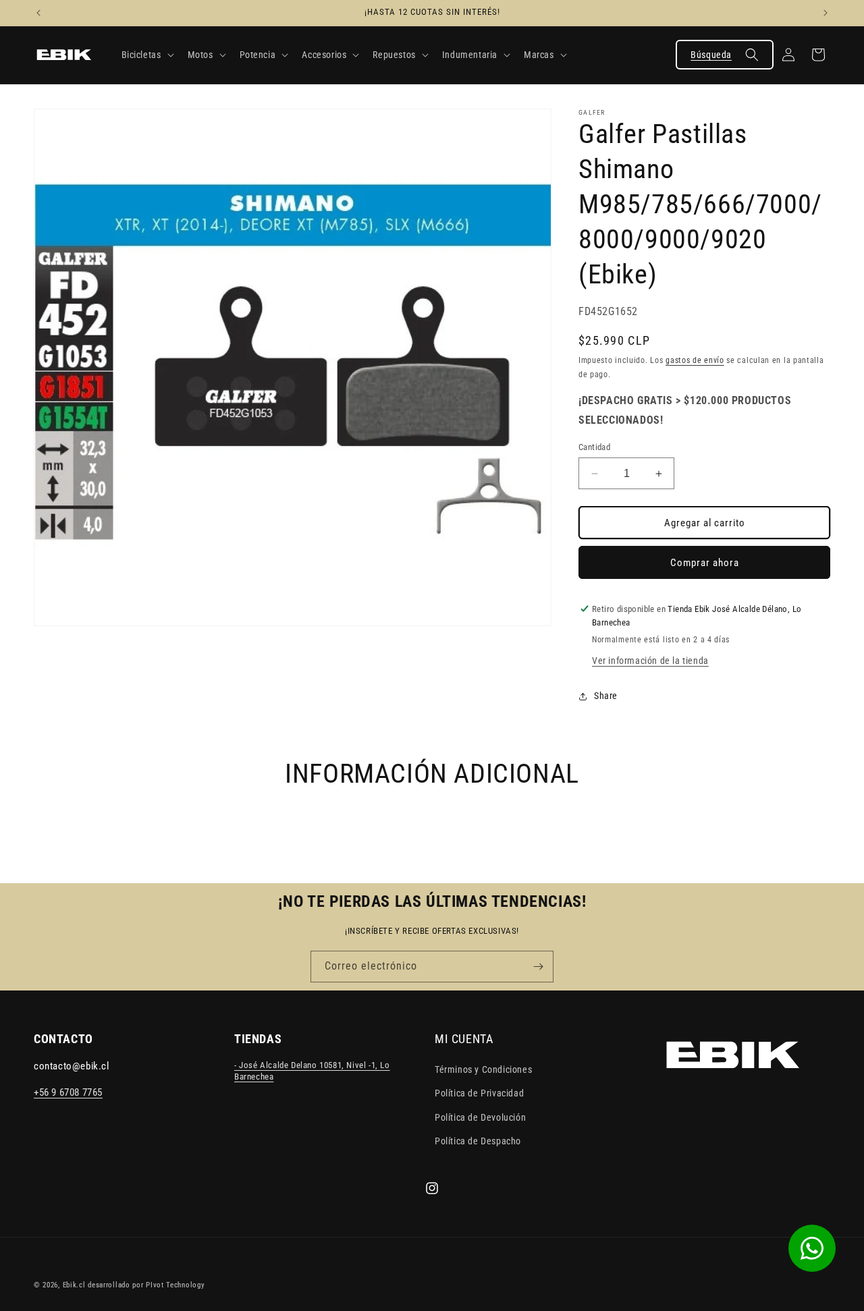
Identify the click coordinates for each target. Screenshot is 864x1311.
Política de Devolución (480, 1117)
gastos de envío (695, 360)
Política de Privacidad (479, 1093)
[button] (146, 54)
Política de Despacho (478, 1141)
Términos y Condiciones (483, 1070)
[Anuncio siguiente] (825, 13)
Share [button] (606, 695)
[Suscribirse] (538, 966)
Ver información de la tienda (650, 660)
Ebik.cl (74, 1285)
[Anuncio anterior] (38, 13)
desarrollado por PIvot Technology (146, 1285)
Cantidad (594, 447)
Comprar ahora (704, 563)
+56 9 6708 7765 (68, 1093)
